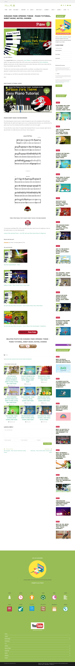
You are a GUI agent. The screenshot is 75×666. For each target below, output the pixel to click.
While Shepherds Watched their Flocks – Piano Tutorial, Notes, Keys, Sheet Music (11, 399)
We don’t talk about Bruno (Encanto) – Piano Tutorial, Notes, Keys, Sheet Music (23, 305)
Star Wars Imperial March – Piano (12, 264)
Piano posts (28, 332)
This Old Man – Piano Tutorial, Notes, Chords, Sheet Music (12, 417)
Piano (57, 102)
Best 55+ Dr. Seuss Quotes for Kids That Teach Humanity (62, 526)
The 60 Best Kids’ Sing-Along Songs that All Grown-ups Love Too (63, 479)
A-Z (6, 643)
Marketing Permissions (60, 65)
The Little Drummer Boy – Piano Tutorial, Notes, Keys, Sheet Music (63, 131)
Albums (6, 655)
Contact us (52, 664)
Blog (57, 356)
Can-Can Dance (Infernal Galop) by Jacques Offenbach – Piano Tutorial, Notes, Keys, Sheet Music (11, 380)
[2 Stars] (5, 242)
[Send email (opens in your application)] (70, 5)
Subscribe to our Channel (37, 630)
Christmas (7, 641)
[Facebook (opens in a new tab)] (62, 5)
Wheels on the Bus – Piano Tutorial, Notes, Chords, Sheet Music (63, 155)
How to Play (8, 648)
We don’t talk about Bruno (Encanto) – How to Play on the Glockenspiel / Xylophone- (25, 326)
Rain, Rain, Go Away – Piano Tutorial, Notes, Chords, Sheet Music (63, 179)
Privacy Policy (41, 664)
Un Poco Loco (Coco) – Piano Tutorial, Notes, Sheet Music (62, 203)
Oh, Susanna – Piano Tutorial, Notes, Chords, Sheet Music (63, 274)
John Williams (27, 60)
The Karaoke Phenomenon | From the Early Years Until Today (63, 503)
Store (6, 633)
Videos (6, 645)
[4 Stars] (7, 242)
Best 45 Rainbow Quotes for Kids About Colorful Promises (62, 408)
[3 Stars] (6, 242)
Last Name (57, 58)
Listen (6, 657)
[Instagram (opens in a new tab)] (66, 5)
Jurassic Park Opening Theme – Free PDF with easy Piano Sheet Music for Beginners (25, 233)
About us (40, 663)
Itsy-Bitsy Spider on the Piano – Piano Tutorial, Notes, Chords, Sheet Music (28, 379)
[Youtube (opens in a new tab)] (68, 5)
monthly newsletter (63, 36)
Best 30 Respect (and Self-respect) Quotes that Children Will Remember (62, 455)
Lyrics (6, 653)
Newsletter (47, 664)
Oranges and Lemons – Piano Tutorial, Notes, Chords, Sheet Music (44, 398)
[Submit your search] (14, 1)
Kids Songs (7, 638)
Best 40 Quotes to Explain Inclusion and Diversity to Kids (62, 431)
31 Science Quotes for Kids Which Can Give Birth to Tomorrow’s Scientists (63, 384)
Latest (6, 636)
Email (58, 73)
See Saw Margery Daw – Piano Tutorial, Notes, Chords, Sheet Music (27, 417)
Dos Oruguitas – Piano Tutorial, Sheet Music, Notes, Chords (44, 417)
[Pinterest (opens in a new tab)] (64, 5)
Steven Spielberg (43, 62)
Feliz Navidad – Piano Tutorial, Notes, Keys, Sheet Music (44, 378)
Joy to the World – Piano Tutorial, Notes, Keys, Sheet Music (63, 251)
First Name (57, 54)
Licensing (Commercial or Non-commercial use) (58, 663)
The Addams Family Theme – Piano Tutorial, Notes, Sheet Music (62, 227)
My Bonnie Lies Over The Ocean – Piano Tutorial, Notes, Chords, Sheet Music (63, 108)
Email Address (58, 50)
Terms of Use (45, 663)
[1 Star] (4, 242)
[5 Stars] (8, 242)
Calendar (7, 650)
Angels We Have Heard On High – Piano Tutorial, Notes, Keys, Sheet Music (62, 298)
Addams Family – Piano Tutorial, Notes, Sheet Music (17, 285)
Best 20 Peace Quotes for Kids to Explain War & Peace (63, 361)
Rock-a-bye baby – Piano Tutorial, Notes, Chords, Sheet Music (28, 398)
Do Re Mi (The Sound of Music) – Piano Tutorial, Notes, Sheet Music (63, 323)
